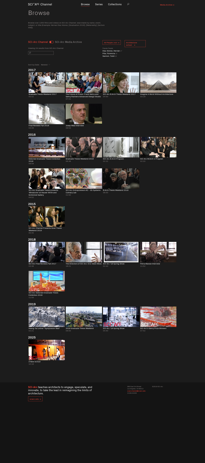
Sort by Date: (34, 64)
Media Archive (166, 4)
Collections (115, 4)
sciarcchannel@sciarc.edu (136, 391)
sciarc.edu (34, 399)
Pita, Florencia (109, 53)
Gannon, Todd (109, 56)
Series (99, 4)
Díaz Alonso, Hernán (112, 50)
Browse (85, 4)
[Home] (40, 8)
